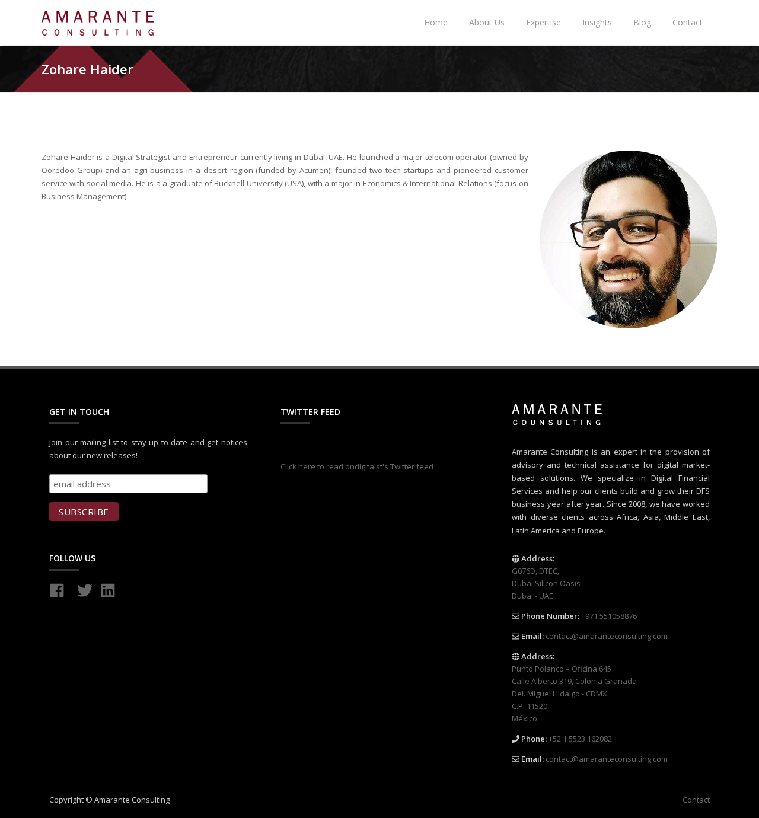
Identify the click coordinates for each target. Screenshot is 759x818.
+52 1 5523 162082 (580, 738)
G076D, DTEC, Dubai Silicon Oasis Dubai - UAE (546, 583)
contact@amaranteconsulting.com (607, 636)
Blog (642, 22)
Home (436, 22)
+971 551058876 (609, 616)
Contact (687, 22)
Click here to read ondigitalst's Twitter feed (356, 466)
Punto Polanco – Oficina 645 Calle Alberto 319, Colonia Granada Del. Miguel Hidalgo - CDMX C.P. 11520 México (574, 693)
